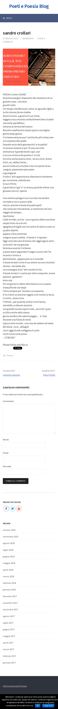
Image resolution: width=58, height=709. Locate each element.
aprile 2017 (8, 642)
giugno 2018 (8, 556)
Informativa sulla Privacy (15, 686)
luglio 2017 (8, 622)
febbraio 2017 (9, 656)
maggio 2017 (9, 636)
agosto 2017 (9, 616)
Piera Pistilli (49, 375)
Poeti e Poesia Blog (29, 6)
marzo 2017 (8, 649)
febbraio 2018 (9, 583)
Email (5, 452)
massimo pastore (11, 375)
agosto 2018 (9, 543)
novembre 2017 (10, 602)
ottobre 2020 (9, 530)
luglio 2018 (8, 549)
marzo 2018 (8, 576)
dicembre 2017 (10, 596)
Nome (6, 439)
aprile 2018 (8, 569)
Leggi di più (48, 706)
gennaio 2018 (9, 589)
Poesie (10, 355)
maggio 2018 (9, 563)
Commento (8, 401)
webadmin (28, 38)
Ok (38, 706)
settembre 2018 (10, 536)
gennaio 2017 (9, 662)
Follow (12, 499)
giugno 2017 (8, 629)
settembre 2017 (10, 609)
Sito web (7, 466)
